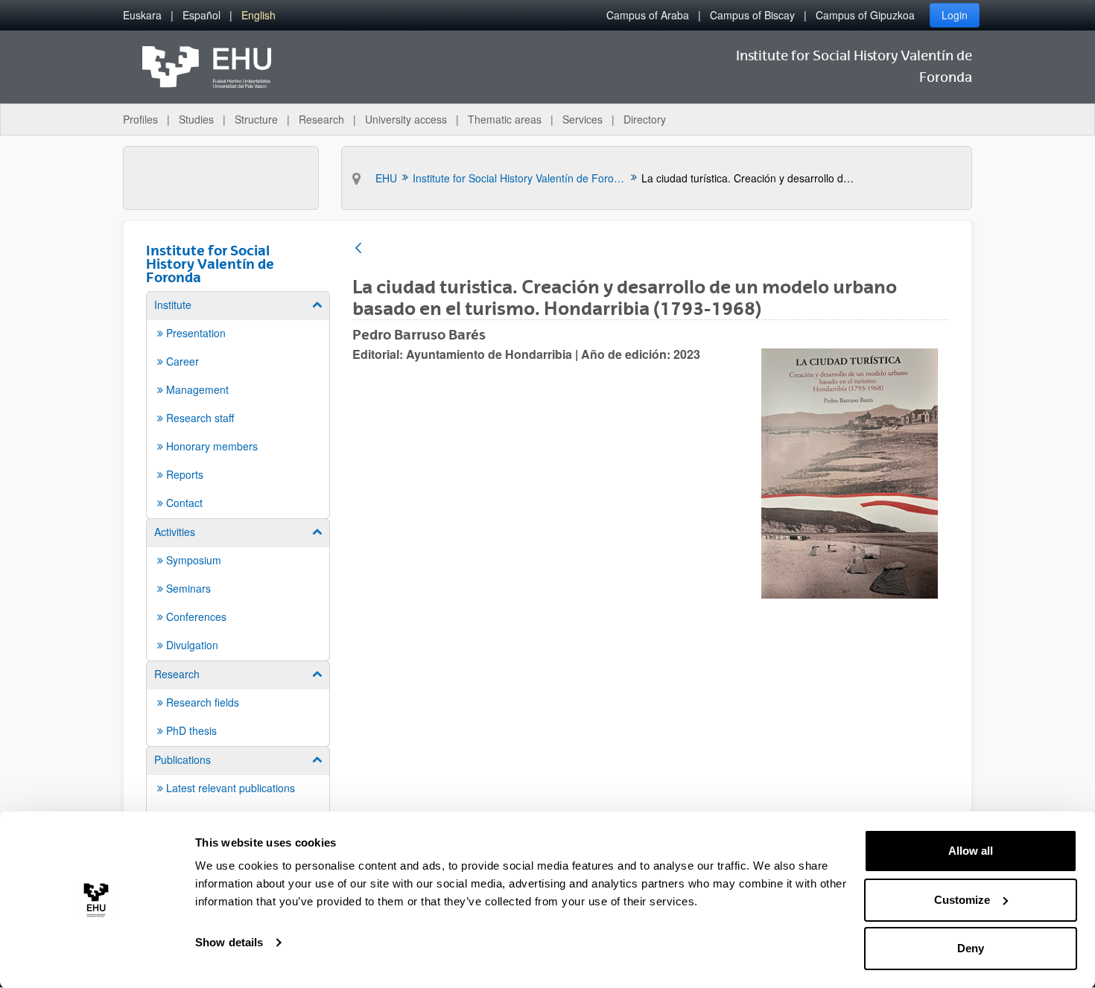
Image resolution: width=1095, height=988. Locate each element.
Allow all (970, 850)
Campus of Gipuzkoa (865, 14)
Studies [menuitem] (196, 119)
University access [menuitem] (406, 119)
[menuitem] (142, 15)
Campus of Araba (647, 14)
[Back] (358, 249)
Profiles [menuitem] (140, 119)
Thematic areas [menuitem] (505, 119)
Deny (970, 948)
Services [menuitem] (582, 119)
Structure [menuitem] (256, 119)
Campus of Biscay (752, 14)
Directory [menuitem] (644, 119)
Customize (962, 899)
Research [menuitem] (321, 119)
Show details (229, 942)
